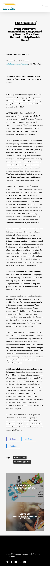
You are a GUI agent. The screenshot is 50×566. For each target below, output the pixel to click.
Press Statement (25, 23)
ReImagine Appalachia (22, 462)
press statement (20, 458)
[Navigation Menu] (46, 6)
